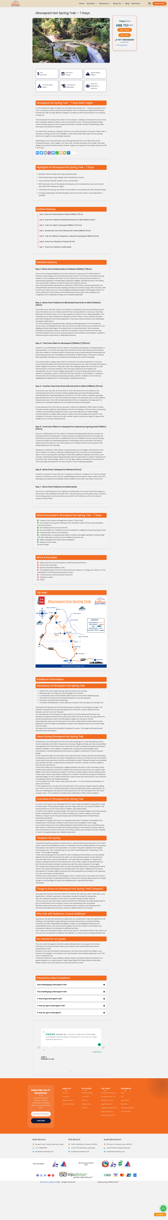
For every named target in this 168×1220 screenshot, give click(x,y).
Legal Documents (67, 1100)
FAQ (122, 1097)
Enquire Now (159, 3)
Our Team (65, 1093)
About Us (117, 3)
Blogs (123, 1093)
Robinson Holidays (49, 1182)
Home (81, 3)
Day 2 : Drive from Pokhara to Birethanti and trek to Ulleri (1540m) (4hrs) (67, 220)
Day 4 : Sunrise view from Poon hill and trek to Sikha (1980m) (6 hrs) (65, 231)
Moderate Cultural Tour (108, 1115)
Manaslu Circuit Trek (107, 1100)
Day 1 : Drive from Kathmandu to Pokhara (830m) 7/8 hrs (61, 214)
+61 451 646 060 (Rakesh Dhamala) (118, 1148)
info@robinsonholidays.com (44, 1152)
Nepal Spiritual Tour (107, 1111)
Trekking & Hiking (87, 1093)
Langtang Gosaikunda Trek (109, 1108)
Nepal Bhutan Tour (106, 1104)
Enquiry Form (125, 1100)
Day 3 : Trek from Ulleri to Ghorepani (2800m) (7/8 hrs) (60, 225)
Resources (103, 3)
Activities (91, 3)
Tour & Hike (85, 1097)
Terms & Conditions (68, 1104)
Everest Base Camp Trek (108, 1093)
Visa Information (126, 1111)
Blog (127, 3)
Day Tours (85, 1100)
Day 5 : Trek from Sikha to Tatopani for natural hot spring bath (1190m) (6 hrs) (69, 236)
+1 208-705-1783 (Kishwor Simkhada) (83, 1148)
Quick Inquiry (125, 30)
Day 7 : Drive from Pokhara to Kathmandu (55, 247)
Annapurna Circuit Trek (108, 1097)
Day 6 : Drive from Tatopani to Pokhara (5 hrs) (57, 241)
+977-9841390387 (125, 40)
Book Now (136, 3)
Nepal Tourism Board (127, 1108)
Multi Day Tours (86, 1104)
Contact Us (65, 1097)
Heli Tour (84, 1108)
